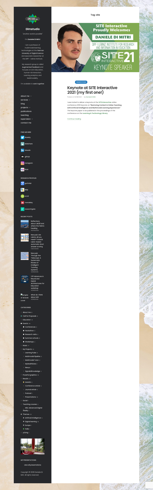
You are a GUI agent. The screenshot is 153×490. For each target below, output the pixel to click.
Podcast (28, 393)
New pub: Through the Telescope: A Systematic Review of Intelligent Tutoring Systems (36, 261)
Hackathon (29, 331)
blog (23, 103)
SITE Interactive (105, 102)
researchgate (30, 209)
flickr (26, 169)
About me (27, 312)
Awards (28, 382)
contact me (26, 122)
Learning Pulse (30, 353)
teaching (25, 115)
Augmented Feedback (31, 67)
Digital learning (31, 421)
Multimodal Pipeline (32, 356)
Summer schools (31, 338)
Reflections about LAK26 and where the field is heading (37, 224)
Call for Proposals (29, 316)
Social (25, 400)
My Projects (27, 349)
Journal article (30, 389)
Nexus (27, 367)
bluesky (28, 137)
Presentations (30, 397)
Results (25, 379)
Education (27, 320)
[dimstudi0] (33, 446)
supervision (26, 119)
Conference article (32, 386)
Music (25, 345)
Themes (26, 414)
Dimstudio (33, 29)
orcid (27, 196)
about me (25, 96)
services (24, 100)
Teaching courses (30, 404)
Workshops (29, 342)
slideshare (29, 144)
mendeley (29, 202)
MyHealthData (30, 364)
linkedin (28, 150)
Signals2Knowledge (32, 371)
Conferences (30, 327)
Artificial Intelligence (33, 418)
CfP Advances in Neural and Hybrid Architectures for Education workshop (37, 282)
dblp (26, 190)
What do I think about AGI (37, 296)
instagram (29, 163)
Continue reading (74, 119)
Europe (28, 425)
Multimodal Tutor (32, 360)
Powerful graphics (30, 375)
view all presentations (32, 465)
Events (25, 323)
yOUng (25, 432)
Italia (27, 429)
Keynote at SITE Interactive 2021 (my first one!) (92, 90)
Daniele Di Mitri (91, 97)
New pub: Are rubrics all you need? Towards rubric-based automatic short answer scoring (37, 241)
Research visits (31, 334)
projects (24, 107)
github (27, 157)
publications (26, 111)
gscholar (28, 183)
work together (38, 84)
